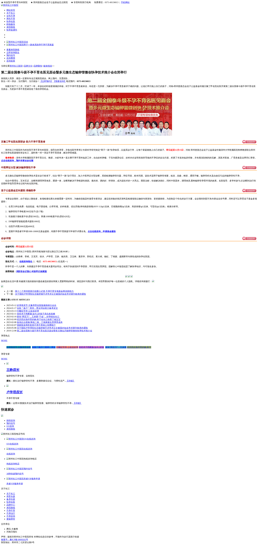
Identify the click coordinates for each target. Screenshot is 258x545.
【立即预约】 (46, 81)
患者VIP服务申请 (14, 484)
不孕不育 (10, 510)
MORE (4, 340)
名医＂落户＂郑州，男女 (44, 347)
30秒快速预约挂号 (15, 474)
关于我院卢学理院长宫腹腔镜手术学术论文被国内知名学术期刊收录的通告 (50, 294)
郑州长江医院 (16, 66)
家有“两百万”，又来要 (115, 347)
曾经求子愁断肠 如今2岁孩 (91, 347)
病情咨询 (10, 420)
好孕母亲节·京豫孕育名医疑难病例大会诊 (36, 305)
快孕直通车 (11, 30)
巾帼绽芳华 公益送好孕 (28, 311)
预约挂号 (10, 423)
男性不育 (10, 18)
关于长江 (10, 13)
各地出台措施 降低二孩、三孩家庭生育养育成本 (40, 322)
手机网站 (125, 2)
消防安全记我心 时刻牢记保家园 (31, 271)
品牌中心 (10, 505)
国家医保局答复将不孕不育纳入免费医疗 (36, 325)
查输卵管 (10, 519)
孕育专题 (10, 496)
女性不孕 (10, 16)
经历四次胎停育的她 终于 (139, 347)
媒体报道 (47, 66)
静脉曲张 (10, 24)
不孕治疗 (10, 513)
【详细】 (70, 381)
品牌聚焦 (38, 66)
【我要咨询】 (59, 81)
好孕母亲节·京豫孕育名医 (18, 347)
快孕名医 (10, 21)
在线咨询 (10, 454)
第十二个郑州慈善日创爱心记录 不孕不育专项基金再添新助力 (44, 291)
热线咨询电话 (12, 464)
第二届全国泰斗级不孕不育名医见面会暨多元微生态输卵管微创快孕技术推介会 (54, 331)
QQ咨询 (10, 426)
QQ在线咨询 (12, 444)
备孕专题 (10, 499)
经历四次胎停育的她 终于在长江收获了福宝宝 (38, 319)
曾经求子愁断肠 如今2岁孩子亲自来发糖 (36, 314)
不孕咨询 (10, 516)
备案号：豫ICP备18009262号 (14, 539)
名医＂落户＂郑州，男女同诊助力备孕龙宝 (37, 308)
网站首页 (10, 10)
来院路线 (10, 27)
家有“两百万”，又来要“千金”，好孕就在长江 (38, 316)
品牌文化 (28, 66)
